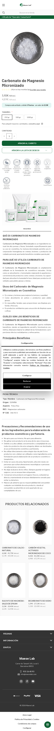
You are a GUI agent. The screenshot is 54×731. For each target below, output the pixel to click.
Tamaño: (6, 112)
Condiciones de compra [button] (27, 724)
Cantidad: (7, 131)
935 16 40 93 (28, 671)
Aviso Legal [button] (27, 715)
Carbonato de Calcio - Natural (13, 549)
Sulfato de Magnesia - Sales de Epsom (13, 602)
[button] (37, 90)
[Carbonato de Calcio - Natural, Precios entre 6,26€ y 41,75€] (14, 527)
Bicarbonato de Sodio (39, 601)
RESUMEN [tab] (27, 229)
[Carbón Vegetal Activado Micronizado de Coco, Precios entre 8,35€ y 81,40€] (40, 527)
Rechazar (27, 381)
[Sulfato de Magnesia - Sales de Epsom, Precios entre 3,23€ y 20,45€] (14, 580)
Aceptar (27, 387)
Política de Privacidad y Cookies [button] (27, 719)
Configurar (27, 375)
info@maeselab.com (28, 674)
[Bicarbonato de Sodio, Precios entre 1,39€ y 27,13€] (40, 580)
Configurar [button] (27, 728)
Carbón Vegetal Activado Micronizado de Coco (39, 550)
